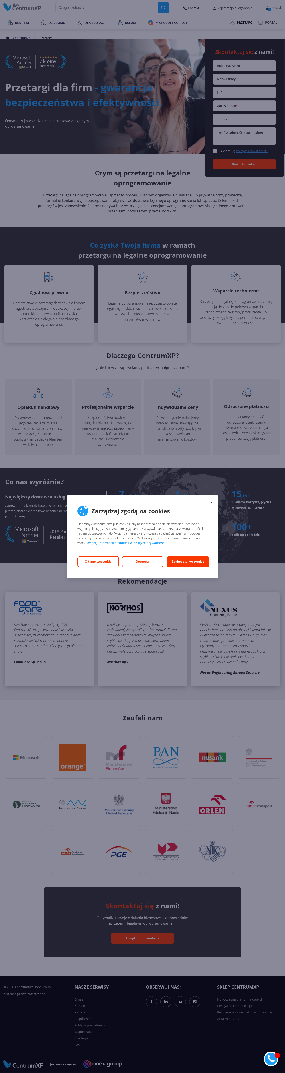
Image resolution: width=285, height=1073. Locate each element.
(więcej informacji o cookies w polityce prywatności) (126, 543)
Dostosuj (143, 561)
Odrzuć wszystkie (98, 561)
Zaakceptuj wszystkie (188, 561)
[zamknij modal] (212, 501)
